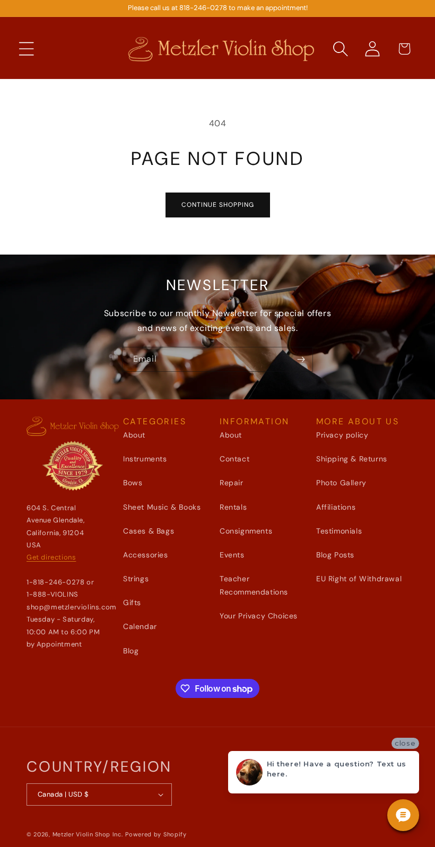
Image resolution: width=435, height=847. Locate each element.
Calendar (140, 626)
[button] (26, 49)
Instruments (145, 459)
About (134, 435)
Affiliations (335, 507)
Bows (132, 482)
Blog (130, 651)
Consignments (246, 531)
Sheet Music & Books (162, 507)
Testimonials (339, 531)
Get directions (51, 557)
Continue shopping (217, 204)
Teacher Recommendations (254, 585)
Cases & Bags (148, 531)
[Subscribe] (300, 359)
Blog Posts (335, 555)
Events (232, 555)
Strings (136, 578)
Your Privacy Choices (259, 616)
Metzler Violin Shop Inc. (88, 834)
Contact (234, 459)
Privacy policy (342, 435)
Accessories (145, 555)
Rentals (233, 507)
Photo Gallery (341, 482)
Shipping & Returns (351, 459)
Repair (231, 482)
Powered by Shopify (156, 834)
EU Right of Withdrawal (359, 578)
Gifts (132, 602)
